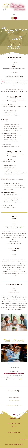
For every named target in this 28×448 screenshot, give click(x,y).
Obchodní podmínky (14, 400)
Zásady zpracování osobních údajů (14, 405)
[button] (14, 14)
